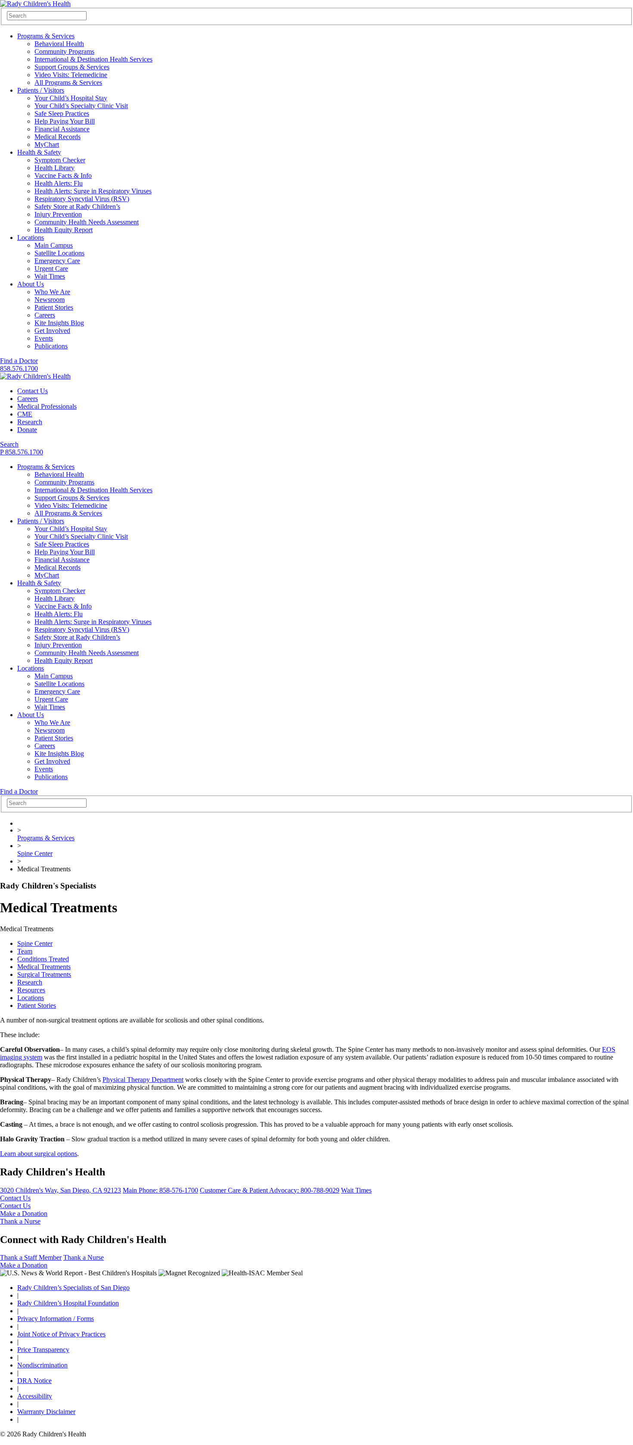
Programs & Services (45, 36)
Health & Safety (39, 152)
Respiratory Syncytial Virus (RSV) (81, 198)
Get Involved (52, 330)
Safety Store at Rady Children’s (77, 206)
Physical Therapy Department (142, 1079)
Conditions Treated (43, 959)
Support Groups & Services (71, 67)
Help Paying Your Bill (64, 121)
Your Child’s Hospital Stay (70, 98)
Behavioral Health (59, 43)
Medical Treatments (44, 966)
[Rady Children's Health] (35, 376)
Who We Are (52, 291)
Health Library (54, 167)
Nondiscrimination (42, 1365)
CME (24, 414)
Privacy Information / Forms (55, 1318)
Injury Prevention (58, 214)
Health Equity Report (63, 229)
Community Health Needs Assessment (86, 222)
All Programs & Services (68, 82)
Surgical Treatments (44, 974)
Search (9, 444)
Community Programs (64, 51)
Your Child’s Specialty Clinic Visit (81, 105)
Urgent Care (51, 268)
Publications (51, 346)
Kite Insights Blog (59, 322)
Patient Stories (53, 307)
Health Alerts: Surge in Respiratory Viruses (93, 191)
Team (24, 951)
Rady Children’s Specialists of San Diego (73, 1287)
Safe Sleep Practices (61, 113)
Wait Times (49, 276)
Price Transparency (43, 1349)
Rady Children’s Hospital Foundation (68, 1303)
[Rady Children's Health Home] (35, 3)
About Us (30, 284)
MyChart (46, 144)
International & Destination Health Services (93, 59)
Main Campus (53, 245)
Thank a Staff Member (31, 1257)
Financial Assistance (62, 129)
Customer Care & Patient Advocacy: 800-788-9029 (269, 1190)
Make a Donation (23, 1213)
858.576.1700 (19, 368)
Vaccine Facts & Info (63, 175)
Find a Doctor (19, 360)
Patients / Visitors (40, 90)
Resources (31, 990)
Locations (30, 237)
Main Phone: (160, 1190)
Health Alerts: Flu (58, 183)
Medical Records (57, 136)
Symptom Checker (59, 160)
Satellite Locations (59, 253)
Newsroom (49, 299)
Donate (27, 429)
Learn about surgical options (38, 1153)
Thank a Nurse (20, 1221)
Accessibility (34, 1396)
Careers (44, 315)
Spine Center (35, 853)
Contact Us (32, 391)
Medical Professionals (47, 406)
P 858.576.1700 (21, 452)
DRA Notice (34, 1380)
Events (43, 338)
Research (29, 422)
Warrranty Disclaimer (46, 1411)
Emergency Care (57, 260)
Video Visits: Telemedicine (70, 74)
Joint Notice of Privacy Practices (61, 1334)
